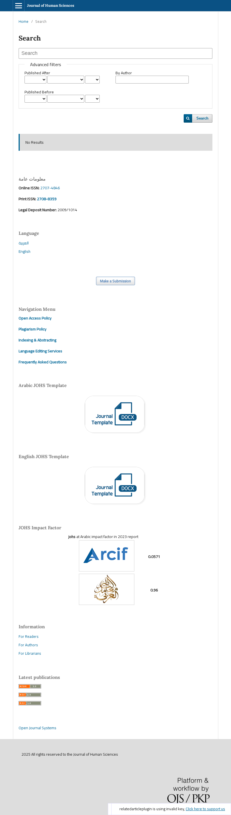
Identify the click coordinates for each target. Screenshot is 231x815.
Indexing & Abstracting (37, 340)
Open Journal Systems (37, 727)
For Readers (28, 636)
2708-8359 (46, 198)
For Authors (28, 644)
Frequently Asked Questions (43, 362)
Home (23, 21)
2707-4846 (50, 188)
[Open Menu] (18, 5)
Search (202, 118)
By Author (123, 73)
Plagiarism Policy (32, 329)
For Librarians (30, 653)
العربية (24, 243)
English (24, 251)
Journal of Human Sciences (50, 5)
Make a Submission (115, 281)
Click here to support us (205, 808)
